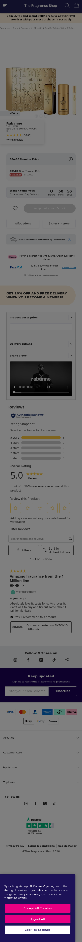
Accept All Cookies (37, 908)
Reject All (37, 919)
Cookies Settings (38, 929)
